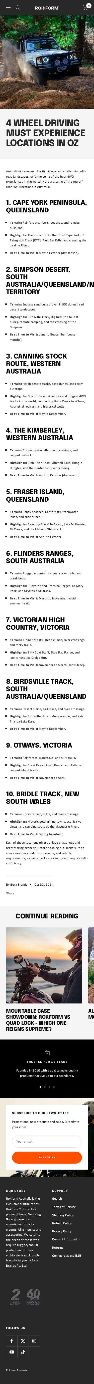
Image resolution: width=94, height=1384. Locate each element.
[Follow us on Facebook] (11, 1340)
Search (57, 1198)
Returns (57, 1247)
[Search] (18, 7)
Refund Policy (62, 1223)
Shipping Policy (63, 1215)
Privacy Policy (61, 1231)
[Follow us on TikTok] (23, 1352)
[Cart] (85, 7)
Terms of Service (64, 1207)
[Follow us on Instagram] (34, 1340)
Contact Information (66, 1239)
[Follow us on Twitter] (23, 1340)
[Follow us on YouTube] (11, 1352)
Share (10, 893)
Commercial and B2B (66, 1255)
